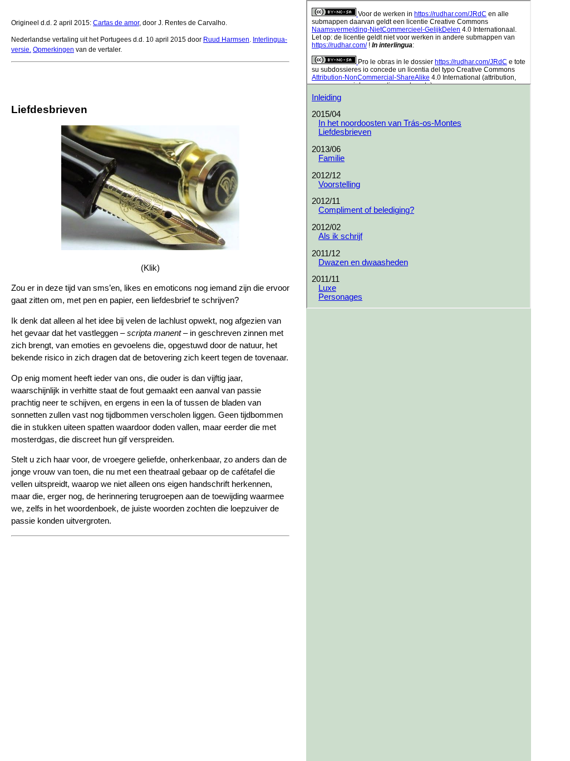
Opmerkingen (53, 49)
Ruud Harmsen (226, 39)
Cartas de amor (116, 23)
